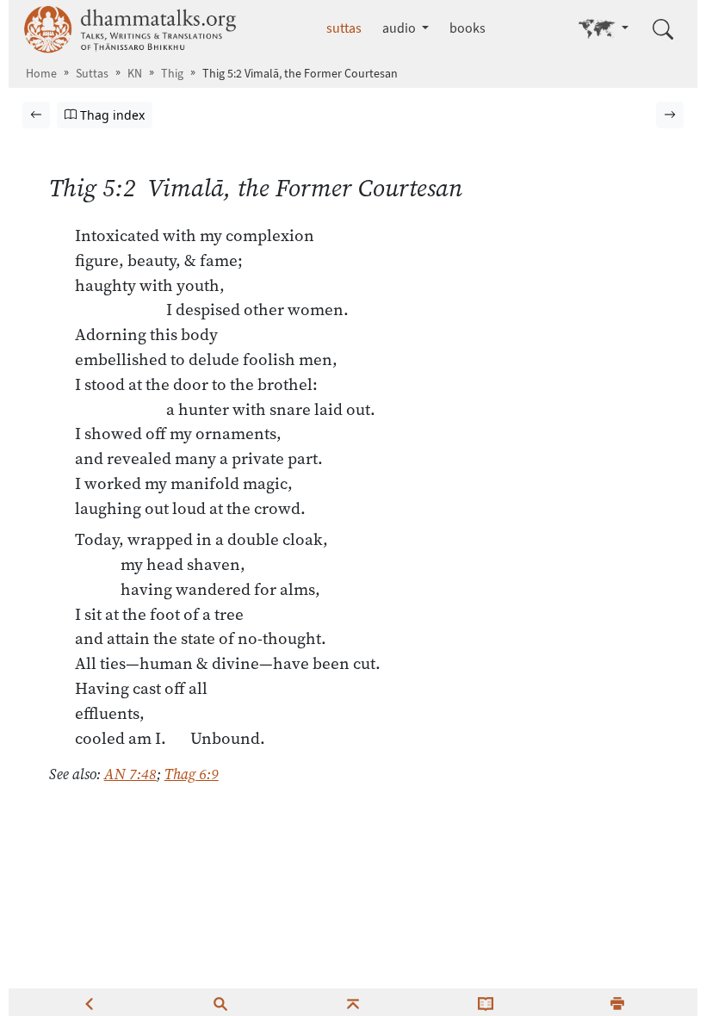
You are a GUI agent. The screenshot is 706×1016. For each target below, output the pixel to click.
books (467, 28)
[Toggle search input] (663, 29)
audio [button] (400, 28)
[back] (88, 1002)
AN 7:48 (130, 774)
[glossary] (485, 1002)
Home (41, 73)
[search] (220, 1002)
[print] (617, 1002)
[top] (353, 1002)
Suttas (92, 73)
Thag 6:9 (191, 774)
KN (134, 73)
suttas (344, 28)
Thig (172, 73)
